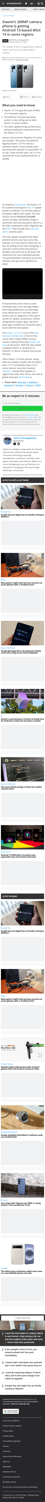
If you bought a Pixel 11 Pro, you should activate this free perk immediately (21, 1352)
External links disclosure (12, 1456)
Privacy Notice (33, 417)
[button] (42, 3)
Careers (6, 1446)
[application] (22, 282)
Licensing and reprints (11, 1477)
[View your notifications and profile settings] (26, 3)
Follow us (26, 97)
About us (6, 1461)
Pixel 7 (9, 228)
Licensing (6, 1451)
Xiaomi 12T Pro (13, 332)
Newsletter (38, 97)
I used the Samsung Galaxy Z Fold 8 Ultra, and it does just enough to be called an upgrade (22, 1375)
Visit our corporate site (20, 1404)
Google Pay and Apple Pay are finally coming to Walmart (23, 1387)
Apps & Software (8, 16)
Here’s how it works (22, 60)
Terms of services (30, 415)
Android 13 (7, 371)
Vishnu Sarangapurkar (20, 40)
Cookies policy (8, 1436)
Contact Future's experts (12, 1426)
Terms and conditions (11, 1421)
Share (8, 97)
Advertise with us (9, 1472)
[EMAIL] (19, 443)
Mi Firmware (25, 377)
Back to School (20, 9)
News (5, 41)
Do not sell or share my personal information (20, 1487)
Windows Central (9, 1482)
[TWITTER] (15, 443)
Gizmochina (20, 204)
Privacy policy (8, 1431)
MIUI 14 (30, 207)
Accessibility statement (12, 1441)
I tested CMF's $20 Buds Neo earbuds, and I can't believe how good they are (23, 1364)
